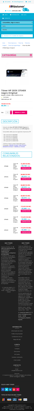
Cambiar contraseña (16, 357)
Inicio (6, 14)
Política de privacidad (16, 334)
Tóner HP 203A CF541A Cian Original (15, 177)
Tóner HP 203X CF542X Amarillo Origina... (15, 219)
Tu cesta (9, 10)
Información (15, 14)
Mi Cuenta (7, 1)
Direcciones (17, 351)
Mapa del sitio (17, 339)
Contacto (7, 18)
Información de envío (17, 331)
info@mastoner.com (17, 370)
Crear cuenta (16, 360)
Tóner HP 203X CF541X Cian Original (15, 230)
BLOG (25, 14)
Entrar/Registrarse (18, 1)
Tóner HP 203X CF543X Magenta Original (15, 209)
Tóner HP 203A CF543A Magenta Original (15, 187)
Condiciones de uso (16, 336)
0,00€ (29, 1)
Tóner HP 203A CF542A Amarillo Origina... (15, 198)
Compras (16, 348)
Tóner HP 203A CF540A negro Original (15, 166)
